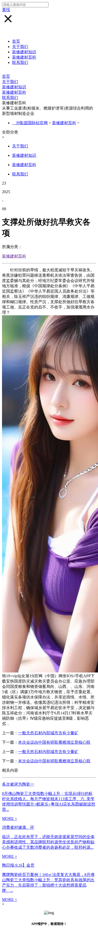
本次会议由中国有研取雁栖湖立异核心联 (54, 742)
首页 (16, 41)
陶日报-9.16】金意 (18, 865)
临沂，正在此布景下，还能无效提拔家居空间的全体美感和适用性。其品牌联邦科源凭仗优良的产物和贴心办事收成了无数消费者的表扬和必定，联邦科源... (48, 842)
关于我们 (20, 46)
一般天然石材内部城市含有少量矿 (48, 733)
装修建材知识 (24, 52)
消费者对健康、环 (18, 827)
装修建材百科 (24, 57)
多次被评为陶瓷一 (18, 784)
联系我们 (20, 62)
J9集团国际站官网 (32, 123)
